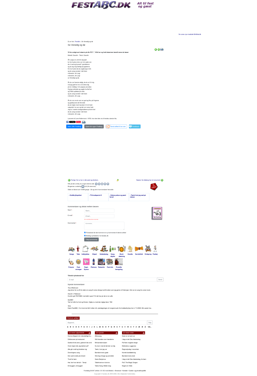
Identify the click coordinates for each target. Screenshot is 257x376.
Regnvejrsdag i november (130, 349)
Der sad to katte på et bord (76, 356)
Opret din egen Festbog (94, 126)
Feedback (135, 126)
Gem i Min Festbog (74, 126)
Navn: (70, 210)
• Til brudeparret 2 (95, 195)
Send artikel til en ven (118, 126)
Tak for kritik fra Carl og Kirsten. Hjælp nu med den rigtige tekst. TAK (90, 302)
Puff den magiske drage (130, 342)
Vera (69, 306)
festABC (70, 300)
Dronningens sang (74, 352)
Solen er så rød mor (128, 336)
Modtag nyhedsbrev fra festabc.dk (97, 236)
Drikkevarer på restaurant (76, 339)
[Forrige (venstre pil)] (155, 49)
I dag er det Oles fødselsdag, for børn (134, 359)
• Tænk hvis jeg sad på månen (138, 196)
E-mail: (70, 215)
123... (149, 327)
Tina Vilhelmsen (73, 288)
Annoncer (118, 370)
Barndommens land (128, 356)
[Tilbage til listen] (117, 180)
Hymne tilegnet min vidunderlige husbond (80, 336)
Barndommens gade (101, 352)
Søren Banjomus (100, 359)
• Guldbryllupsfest (75, 195)
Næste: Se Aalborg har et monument (148, 180)
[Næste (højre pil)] (158, 49)
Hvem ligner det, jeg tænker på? (78, 346)
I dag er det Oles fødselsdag (131, 339)
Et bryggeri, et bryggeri (75, 366)
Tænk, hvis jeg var (101, 349)
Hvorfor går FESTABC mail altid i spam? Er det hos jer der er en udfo (90, 296)
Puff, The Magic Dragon (130, 362)
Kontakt (124, 370)
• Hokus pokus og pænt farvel (118, 196)
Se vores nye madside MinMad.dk (190, 34)
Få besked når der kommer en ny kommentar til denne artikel (106, 232)
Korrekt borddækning (129, 352)
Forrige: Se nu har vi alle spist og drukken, (84, 180)
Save (79, 122)
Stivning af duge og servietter (104, 356)
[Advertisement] (115, 24)
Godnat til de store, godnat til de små (80, 342)
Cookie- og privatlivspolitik (137, 370)
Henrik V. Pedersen (74, 294)
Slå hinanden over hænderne (104, 339)
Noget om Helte (127, 366)
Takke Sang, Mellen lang (103, 366)
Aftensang (98, 336)
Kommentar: (72, 223)
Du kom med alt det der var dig (105, 346)
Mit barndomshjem (101, 342)
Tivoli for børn (72, 359)
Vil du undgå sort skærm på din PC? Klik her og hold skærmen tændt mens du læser (98, 52)
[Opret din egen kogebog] (156, 213)
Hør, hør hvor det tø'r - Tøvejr (77, 362)
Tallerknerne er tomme (102, 362)
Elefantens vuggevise (129, 346)
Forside (77, 41)
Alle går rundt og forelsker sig (77, 349)
